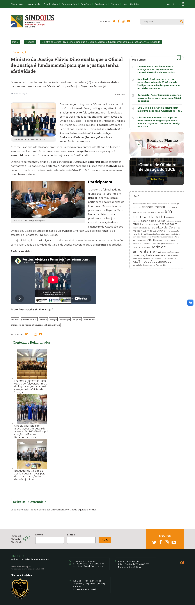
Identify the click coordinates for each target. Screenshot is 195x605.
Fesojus (53, 319)
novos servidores (166, 237)
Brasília (43, 319)
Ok (104, 540)
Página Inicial (17, 4)
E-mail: (71, 534)
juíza (178, 228)
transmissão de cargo (141, 265)
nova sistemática (139, 237)
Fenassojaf (65, 319)
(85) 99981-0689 (80, 563)
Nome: (39, 534)
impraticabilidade (140, 228)
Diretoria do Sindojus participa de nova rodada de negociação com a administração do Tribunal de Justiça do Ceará (158, 122)
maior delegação (172, 231)
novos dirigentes (153, 237)
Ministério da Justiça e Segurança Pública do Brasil (35, 324)
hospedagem (168, 223)
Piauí (151, 240)
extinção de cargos (173, 221)
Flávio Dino (89, 319)
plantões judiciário (162, 241)
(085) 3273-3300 (87, 561)
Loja (124, 4)
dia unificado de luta (156, 212)
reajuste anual (142, 247)
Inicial (15, 42)
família (137, 223)
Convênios (86, 4)
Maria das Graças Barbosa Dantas (146, 234)
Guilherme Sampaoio (150, 224)
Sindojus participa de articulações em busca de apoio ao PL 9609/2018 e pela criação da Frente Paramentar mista (32, 431)
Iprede (152, 227)
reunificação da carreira (148, 255)
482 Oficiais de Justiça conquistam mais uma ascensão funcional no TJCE (159, 109)
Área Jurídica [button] (50, 4)
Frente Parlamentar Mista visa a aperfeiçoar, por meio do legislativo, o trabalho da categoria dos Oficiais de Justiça (30, 386)
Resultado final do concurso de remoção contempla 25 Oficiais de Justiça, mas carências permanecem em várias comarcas (158, 84)
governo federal (29, 319)
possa (172, 241)
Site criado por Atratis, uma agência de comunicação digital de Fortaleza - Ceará (182, 563)
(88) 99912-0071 (97, 563)
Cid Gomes (137, 207)
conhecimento (153, 207)
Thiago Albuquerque (154, 261)
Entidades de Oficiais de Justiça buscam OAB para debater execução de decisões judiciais (29, 475)
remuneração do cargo (170, 252)
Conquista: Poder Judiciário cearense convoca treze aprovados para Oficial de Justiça (159, 98)
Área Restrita (173, 4)
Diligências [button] (100, 4)
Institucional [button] (33, 4)
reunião (15, 319)
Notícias (30, 42)
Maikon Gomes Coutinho (149, 230)
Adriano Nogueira (140, 204)
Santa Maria (137, 258)
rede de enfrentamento (149, 249)
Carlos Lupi (174, 204)
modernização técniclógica (169, 234)
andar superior (163, 204)
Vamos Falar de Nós (157, 265)
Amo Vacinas (152, 204)
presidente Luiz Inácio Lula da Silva (147, 244)
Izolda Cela (166, 227)
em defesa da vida (152, 214)
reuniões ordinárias (170, 256)
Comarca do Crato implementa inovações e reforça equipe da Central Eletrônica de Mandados (156, 69)
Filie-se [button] (113, 4)
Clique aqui (76, 509)
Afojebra (77, 319)
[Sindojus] (32, 21)
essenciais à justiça (153, 220)
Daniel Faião (142, 212)
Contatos (134, 4)
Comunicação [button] (69, 4)
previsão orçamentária (170, 244)
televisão (158, 258)
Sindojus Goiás (148, 258)
